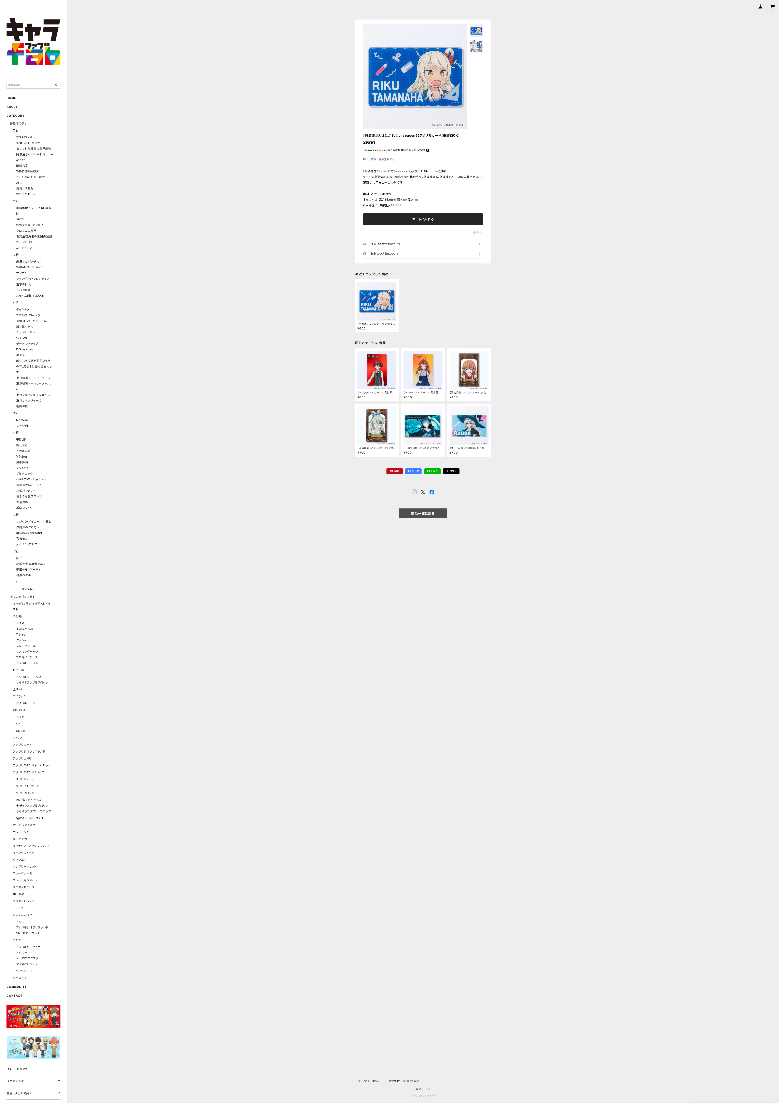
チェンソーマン (25, 332)
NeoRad (22, 420)
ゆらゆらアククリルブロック (33, 811)
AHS (19, 182)
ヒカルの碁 (23, 451)
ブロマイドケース (27, 657)
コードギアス (24, 247)
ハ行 (16, 432)
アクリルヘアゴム (27, 663)
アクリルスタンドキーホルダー (32, 765)
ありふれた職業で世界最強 (33, 148)
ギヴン (20, 219)
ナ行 (16, 413)
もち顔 (17, 940)
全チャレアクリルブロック (32, 805)
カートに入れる (423, 219)
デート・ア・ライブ (27, 343)
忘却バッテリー (26, 490)
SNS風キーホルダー (29, 933)
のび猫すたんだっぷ (29, 800)
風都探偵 (22, 462)
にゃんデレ (23, 425)
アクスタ (18, 737)
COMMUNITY (16, 986)
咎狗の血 (22, 406)
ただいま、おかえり (28, 315)
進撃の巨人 (23, 284)
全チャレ (18, 689)
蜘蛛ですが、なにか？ (29, 225)
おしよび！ (19, 710)
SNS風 (20, 730)
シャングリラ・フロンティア (32, 278)
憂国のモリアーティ (28, 569)
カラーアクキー (22, 832)
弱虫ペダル (23, 575)
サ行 (16, 254)
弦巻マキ (22, 338)
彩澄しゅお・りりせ (28, 143)
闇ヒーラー (23, 558)
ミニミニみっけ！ (23, 915)
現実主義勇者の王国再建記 (34, 236)
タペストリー (21, 977)
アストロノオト (25, 137)
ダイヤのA (22, 309)
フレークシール (26, 646)
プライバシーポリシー (370, 1080)
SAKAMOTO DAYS (29, 267)
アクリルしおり (22, 758)
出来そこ (22, 355)
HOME (11, 98)
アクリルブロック (23, 793)
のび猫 (17, 616)
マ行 (16, 514)
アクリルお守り (22, 971)
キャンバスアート (23, 852)
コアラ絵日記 (24, 242)
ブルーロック (24, 473)
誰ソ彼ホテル (24, 326)
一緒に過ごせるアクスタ (28, 818)
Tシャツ (21, 634)
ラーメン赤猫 (24, 589)
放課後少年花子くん (29, 485)
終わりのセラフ (26, 194)
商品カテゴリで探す (22, 596)
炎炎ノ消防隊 (25, 188)
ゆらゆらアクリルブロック (32, 682)
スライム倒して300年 (30, 295)
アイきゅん (19, 696)
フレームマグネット (25, 880)
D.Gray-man (24, 349)
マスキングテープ (27, 651)
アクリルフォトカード (26, 786)
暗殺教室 (22, 165)
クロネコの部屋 (26, 230)
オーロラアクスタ (24, 825)
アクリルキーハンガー (30, 947)
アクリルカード (25, 703)
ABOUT (12, 106)
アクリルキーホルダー (30, 676)
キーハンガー (21, 839)
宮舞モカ (22, 538)
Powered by (418, 1095)
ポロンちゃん (24, 507)
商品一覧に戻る (423, 513)
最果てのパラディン (28, 261)
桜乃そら (22, 445)
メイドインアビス (26, 544)
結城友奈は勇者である (31, 564)
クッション (22, 640)
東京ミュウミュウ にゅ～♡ (33, 395)
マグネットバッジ (23, 901)
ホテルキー (20, 894)
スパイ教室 (23, 290)
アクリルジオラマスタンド (29, 751)
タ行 (16, 302)
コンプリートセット (25, 866)
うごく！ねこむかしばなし (32, 177)
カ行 (16, 201)
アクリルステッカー (25, 779)
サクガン (21, 273)
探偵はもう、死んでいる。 (32, 321)
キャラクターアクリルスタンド (31, 845)
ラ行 (16, 582)
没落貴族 (22, 502)
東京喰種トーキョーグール (33, 377)
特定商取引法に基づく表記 (404, 1080)
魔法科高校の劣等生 (29, 533)
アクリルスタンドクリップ (28, 772)
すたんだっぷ (24, 629)
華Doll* (21, 439)
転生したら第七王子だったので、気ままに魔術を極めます (34, 366)
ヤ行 (16, 551)
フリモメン (22, 468)
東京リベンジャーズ (28, 400)
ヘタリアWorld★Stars (31, 479)
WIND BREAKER (27, 171)
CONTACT (14, 995)
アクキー (21, 623)
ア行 (16, 130)
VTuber (21, 456)
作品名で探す (18, 123)
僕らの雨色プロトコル (30, 496)
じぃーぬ (18, 670)
